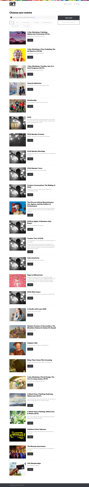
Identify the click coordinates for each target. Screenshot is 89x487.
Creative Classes (26, 26)
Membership (36, 22)
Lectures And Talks (15, 26)
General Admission (26, 22)
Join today (33, 17)
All (11, 22)
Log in (22, 17)
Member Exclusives (47, 22)
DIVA (17, 22)
